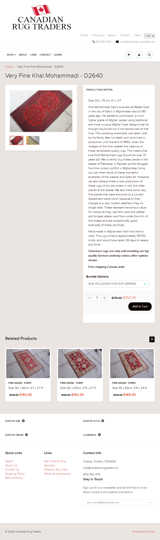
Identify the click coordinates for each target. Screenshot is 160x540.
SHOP (10, 55)
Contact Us (12, 469)
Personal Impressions (57, 473)
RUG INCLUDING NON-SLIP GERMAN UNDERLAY (111, 285)
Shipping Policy (15, 473)
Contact (125, 35)
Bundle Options (97, 276)
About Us (11, 465)
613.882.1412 (103, 41)
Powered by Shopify (143, 531)
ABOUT (23, 55)
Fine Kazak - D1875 (19, 383)
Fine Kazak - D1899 (123, 383)
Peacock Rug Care (56, 469)
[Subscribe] (149, 502)
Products (98, 35)
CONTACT (45, 55)
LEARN (58, 55)
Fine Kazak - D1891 (71, 383)
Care (137, 35)
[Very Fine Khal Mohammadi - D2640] (41, 111)
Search (9, 461)
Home (84, 35)
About (112, 35)
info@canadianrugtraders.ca (137, 41)
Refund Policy (14, 478)
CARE (33, 55)
